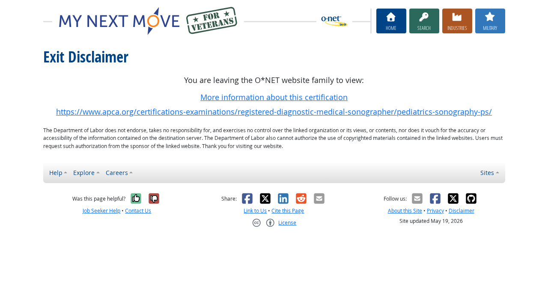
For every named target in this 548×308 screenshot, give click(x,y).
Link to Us (255, 210)
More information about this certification (274, 97)
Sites (487, 173)
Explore (84, 173)
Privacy (435, 210)
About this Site (405, 210)
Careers (117, 173)
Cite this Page (287, 210)
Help (56, 173)
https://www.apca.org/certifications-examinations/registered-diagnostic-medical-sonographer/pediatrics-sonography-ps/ (274, 112)
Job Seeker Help (101, 210)
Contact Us (138, 210)
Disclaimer (461, 210)
